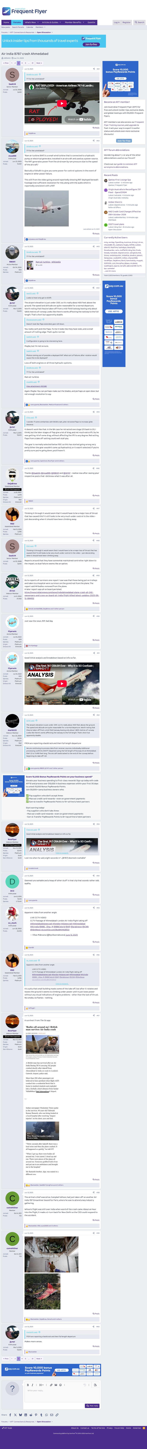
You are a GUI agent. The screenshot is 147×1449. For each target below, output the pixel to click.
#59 (97, 1233)
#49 (97, 575)
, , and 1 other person (46, 609)
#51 (98, 653)
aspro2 (116, 265)
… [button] (28, 63)
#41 (98, 69)
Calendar (29, 27)
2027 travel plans (116, 224)
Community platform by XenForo (73, 1433)
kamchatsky (131, 260)
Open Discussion (115, 229)
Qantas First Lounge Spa (119, 180)
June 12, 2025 (72, 935)
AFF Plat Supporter (13, 489)
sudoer (138, 244)
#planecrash (67, 923)
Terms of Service (98, 1428)
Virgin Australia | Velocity (118, 197)
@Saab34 (35, 473)
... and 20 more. (110, 271)
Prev (6, 63)
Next (38, 63)
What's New (30, 22)
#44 (97, 288)
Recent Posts (111, 175)
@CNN (85, 926)
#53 (98, 824)
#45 (97, 412)
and (37, 239)
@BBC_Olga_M (46, 926)
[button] (38, 22)
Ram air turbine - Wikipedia (48, 262)
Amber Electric (115, 202)
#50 (97, 616)
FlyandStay (119, 242)
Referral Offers (114, 207)
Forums (17, 22)
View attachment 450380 (36, 386)
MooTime (114, 247)
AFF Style (8, 1428)
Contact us (85, 1428)
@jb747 (66, 473)
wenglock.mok (135, 252)
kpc (105, 268)
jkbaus (126, 263)
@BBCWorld (59, 926)
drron (140, 242)
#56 (97, 955)
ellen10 (107, 247)
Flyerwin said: (31, 829)
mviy (106, 242)
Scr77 (139, 265)
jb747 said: (30, 720)
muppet (139, 260)
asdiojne (119, 244)
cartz (117, 250)
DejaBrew (117, 260)
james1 (139, 255)
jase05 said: (31, 293)
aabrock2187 (131, 265)
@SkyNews (35, 930)
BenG (123, 260)
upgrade (133, 125)
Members (39, 27)
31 (32, 63)
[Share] (94, 69)
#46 (97, 468)
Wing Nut (132, 250)
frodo (138, 250)
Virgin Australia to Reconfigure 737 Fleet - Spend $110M (124, 191)
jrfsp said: (30, 417)
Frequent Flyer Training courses (124, 123)
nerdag (111, 242)
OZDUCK (7, 58)
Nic (114, 244)
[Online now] (12, 480)
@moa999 (45, 473)
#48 (97, 540)
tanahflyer (108, 260)
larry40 (123, 265)
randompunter (115, 255)
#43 (97, 246)
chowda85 (108, 244)
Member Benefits (73, 22)
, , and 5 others (49, 405)
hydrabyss (123, 247)
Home (6, 22)
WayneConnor (123, 252)
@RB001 (55, 473)
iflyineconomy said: (33, 319)
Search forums (18, 27)
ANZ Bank (112, 220)
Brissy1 (135, 242)
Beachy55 (131, 247)
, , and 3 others (47, 461)
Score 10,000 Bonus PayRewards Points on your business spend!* (59, 777)
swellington (108, 265)
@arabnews (76, 926)
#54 (97, 875)
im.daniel (133, 263)
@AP (68, 926)
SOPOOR (107, 263)
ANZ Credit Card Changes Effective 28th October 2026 (124, 213)
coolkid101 (117, 258)
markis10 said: (31, 1332)
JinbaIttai (125, 255)
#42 (97, 140)
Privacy (109, 1428)
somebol (111, 268)
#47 (97, 508)
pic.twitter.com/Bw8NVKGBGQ (55, 930)
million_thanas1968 (129, 258)
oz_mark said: (31, 960)
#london (57, 923)
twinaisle (113, 252)
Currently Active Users (115, 238)
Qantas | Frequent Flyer (117, 185)
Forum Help (119, 1428)
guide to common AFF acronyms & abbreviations (120, 165)
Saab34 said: (31, 336)
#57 (98, 1015)
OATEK (132, 244)
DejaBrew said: (32, 74)
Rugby (125, 244)
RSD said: (30, 546)
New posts (5, 27)
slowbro (133, 255)
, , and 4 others (46, 1319)
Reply (97, 127)
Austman (127, 242)
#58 (97, 1192)
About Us (75, 1428)
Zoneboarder (109, 250)
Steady (107, 252)
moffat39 (123, 250)
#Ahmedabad (79, 923)
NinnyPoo (120, 263)
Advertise (137, 1428)
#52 (98, 715)
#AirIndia (34, 926)
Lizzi (113, 263)
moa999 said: (31, 382)
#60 (97, 1326)
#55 (98, 907)
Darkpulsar (108, 258)
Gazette (91, 22)
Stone (106, 255)
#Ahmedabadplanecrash (41, 923)
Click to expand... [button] (62, 853)
